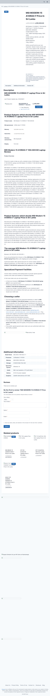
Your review (7, 401)
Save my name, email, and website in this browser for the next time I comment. (23, 422)
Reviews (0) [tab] (30, 85)
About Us (7, 685)
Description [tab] (8, 85)
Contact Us (31, 685)
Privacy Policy (15, 685)
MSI (29, 81)
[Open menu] (47, 2)
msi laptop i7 (41, 77)
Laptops (31, 75)
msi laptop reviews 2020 (37, 79)
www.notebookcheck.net (32, 312)
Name (6, 410)
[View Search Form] (44, 2)
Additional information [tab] (19, 85)
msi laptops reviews (34, 80)
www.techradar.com (20, 312)
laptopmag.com (35, 310)
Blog (43, 685)
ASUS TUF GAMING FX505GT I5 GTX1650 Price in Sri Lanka (9, 481)
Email (5, 416)
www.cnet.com (10, 312)
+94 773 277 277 (24, 109)
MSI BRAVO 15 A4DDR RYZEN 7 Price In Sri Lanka (10, 452)
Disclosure (38, 685)
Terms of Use (23, 685)
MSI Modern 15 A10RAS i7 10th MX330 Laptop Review (24, 151)
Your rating (7, 397)
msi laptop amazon (31, 76)
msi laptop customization (33, 77)
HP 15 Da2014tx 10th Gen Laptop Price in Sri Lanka (40, 452)
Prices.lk (3, 689)
